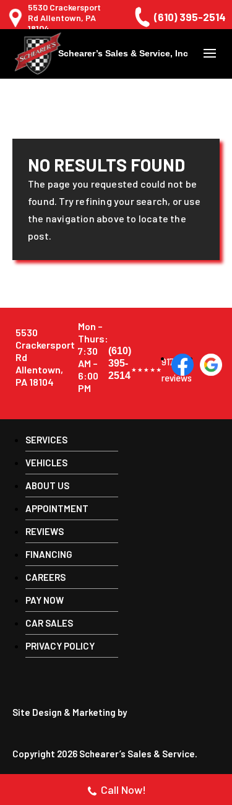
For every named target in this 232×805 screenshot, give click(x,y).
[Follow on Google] (211, 365)
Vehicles (46, 462)
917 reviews (146, 370)
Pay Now (44, 600)
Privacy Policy (60, 645)
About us (47, 485)
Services (46, 439)
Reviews (44, 531)
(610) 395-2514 (190, 17)
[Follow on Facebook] (182, 365)
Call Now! (123, 789)
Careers (45, 577)
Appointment (56, 508)
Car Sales (49, 623)
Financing (48, 554)
